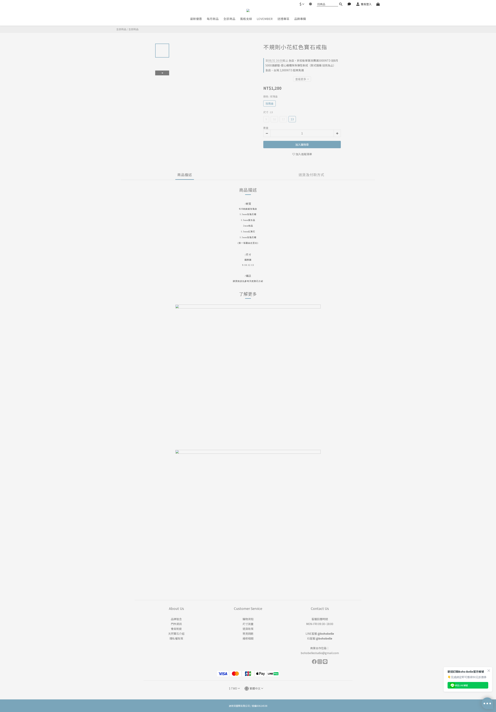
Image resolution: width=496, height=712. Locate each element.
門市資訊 (176, 624)
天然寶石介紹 (176, 633)
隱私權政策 (176, 638)
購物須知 (248, 619)
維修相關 (248, 638)
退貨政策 (248, 629)
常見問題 (248, 633)
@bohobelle (326, 633)
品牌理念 (176, 619)
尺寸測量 (248, 624)
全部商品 (121, 29)
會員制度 (176, 629)
